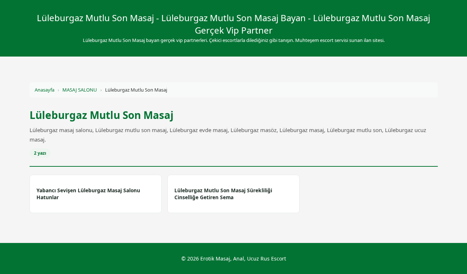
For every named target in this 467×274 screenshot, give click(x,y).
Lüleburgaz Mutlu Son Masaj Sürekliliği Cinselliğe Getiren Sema (223, 194)
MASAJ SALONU (79, 89)
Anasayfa (44, 89)
